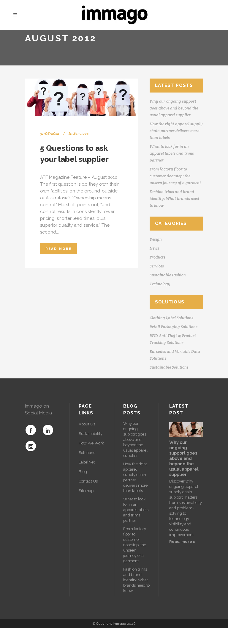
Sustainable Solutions (169, 367)
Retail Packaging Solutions (173, 326)
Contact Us (88, 481)
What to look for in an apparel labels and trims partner (172, 153)
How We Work (91, 443)
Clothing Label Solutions (171, 317)
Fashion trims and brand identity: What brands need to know (174, 198)
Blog (83, 471)
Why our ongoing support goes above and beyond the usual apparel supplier (174, 108)
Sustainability (90, 433)
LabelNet (87, 462)
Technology (160, 283)
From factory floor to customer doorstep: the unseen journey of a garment (175, 176)
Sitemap (86, 490)
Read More (58, 249)
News (154, 248)
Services (80, 133)
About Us (87, 424)
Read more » (182, 541)
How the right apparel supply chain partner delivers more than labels (176, 130)
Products (157, 257)
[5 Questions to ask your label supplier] (81, 97)
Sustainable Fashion (168, 275)
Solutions (87, 452)
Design (156, 239)
